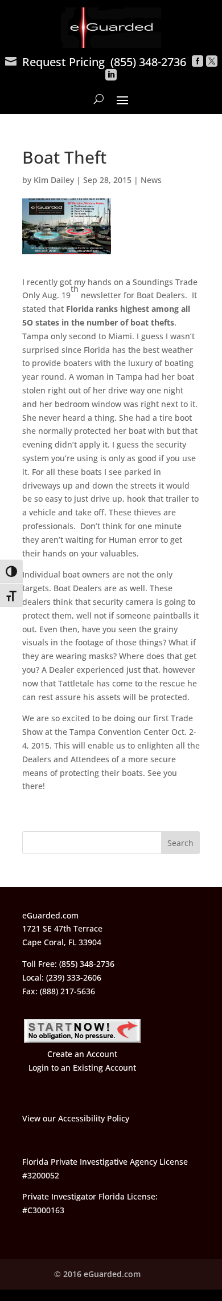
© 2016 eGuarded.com (97, 1274)
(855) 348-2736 (148, 62)
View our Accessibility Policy (75, 1118)
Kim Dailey (54, 179)
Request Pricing (55, 62)
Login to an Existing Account (82, 1067)
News (151, 179)
